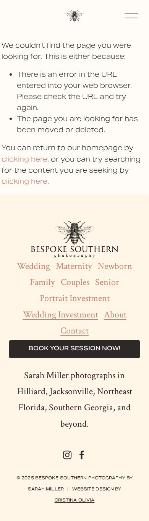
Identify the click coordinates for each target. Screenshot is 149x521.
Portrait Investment (75, 298)
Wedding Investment (60, 314)
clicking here (24, 159)
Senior (107, 282)
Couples (75, 282)
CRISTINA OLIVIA (75, 500)
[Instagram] (67, 455)
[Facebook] (81, 455)
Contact (74, 331)
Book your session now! (74, 349)
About (115, 314)
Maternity (74, 266)
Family (42, 282)
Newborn (115, 266)
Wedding (33, 266)
